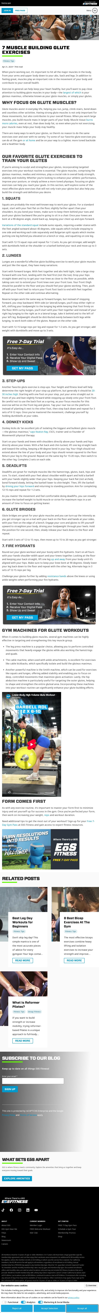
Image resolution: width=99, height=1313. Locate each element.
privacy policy (73, 1297)
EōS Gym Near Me (9, 1229)
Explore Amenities (17, 1178)
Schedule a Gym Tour (67, 1229)
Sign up (10, 1089)
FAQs (4, 1233)
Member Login (36, 1225)
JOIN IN (7, 11)
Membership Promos (67, 1233)
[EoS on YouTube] (36, 1209)
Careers (5, 1244)
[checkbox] (9, 1302)
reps (46, 815)
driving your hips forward (19, 486)
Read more (22, 960)
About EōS (6, 1225)
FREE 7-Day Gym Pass (67, 1225)
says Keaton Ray (39, 431)
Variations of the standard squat (20, 225)
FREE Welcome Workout (40, 1229)
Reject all (16, 1308)
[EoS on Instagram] (19, 1209)
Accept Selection (49, 1308)
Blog (3, 1236)
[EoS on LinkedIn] (27, 1209)
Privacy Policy (8, 1115)
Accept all (82, 1308)
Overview (92, 1285)
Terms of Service (28, 1115)
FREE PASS (20, 11)
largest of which (72, 92)
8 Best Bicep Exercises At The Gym (77, 922)
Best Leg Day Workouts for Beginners (22, 922)
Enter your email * (9, 1076)
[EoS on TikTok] (3, 1209)
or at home (29, 140)
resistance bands (56, 576)
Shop (60, 1236)
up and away (58, 559)
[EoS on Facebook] (11, 1209)
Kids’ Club (34, 1233)
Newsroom (6, 1240)
